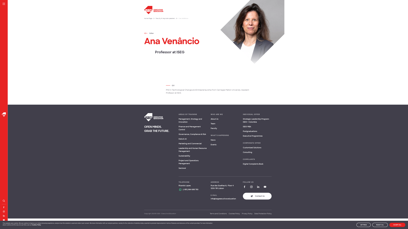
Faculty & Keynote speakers (165, 18)
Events (213, 145)
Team (213, 124)
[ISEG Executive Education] (186, 10)
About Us (214, 119)
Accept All (397, 225)
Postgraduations (250, 131)
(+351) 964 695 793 (190, 189)
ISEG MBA (247, 127)
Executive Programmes (253, 136)
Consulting (247, 152)
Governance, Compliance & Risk (192, 134)
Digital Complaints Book (253, 164)
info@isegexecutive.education (223, 199)
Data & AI (183, 139)
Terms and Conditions (218, 214)
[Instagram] (4, 211)
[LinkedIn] (4, 215)
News (213, 140)
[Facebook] (4, 207)
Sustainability (184, 156)
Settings (363, 225)
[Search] (4, 200)
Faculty (214, 128)
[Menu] (4, 4)
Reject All (380, 225)
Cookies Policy (234, 214)
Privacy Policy (247, 214)
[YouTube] (4, 220)
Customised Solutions (252, 148)
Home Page (148, 18)
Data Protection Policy (263, 214)
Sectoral (182, 168)
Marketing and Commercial (190, 143)
